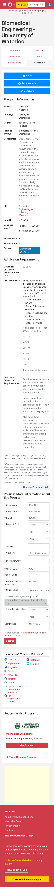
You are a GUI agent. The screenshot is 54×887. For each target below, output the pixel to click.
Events (11, 671)
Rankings (12, 678)
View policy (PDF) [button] (16, 870)
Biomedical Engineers (25, 250)
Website (12, 659)
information (32, 632)
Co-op (11, 682)
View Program (27, 745)
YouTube (34, 664)
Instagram (35, 660)
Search (42, 4)
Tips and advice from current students (15, 689)
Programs (12, 667)
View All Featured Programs (21, 757)
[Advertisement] (27, 784)
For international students (14, 699)
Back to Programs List (35, 487)
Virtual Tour (13, 675)
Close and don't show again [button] (27, 879)
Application (13, 663)
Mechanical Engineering (19, 733)
